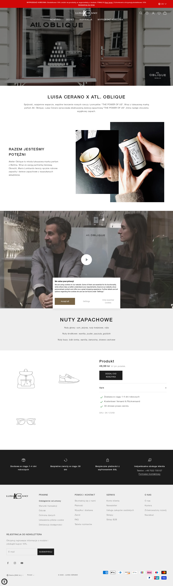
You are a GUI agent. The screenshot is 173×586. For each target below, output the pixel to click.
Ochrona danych (47, 515)
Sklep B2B (112, 520)
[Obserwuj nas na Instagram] (15, 563)
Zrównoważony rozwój (156, 510)
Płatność (79, 506)
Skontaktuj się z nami (85, 501)
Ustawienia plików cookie (51, 520)
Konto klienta (113, 501)
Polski (29, 575)
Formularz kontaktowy (149, 474)
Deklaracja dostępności (50, 525)
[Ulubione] (159, 13)
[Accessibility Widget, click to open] (4, 582)
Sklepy (110, 515)
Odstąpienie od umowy (50, 501)
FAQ (77, 520)
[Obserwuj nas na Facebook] (7, 563)
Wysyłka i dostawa (84, 510)
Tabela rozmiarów (83, 525)
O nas (148, 501)
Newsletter (112, 506)
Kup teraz (109, 2)
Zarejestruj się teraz (86, 5)
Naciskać (149, 515)
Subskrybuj (45, 552)
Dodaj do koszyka (111, 375)
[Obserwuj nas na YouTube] (22, 563)
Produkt (106, 361)
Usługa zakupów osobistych (120, 510)
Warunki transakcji (48, 506)
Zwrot (77, 515)
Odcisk (42, 511)
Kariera (148, 506)
